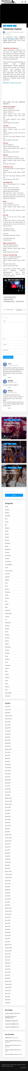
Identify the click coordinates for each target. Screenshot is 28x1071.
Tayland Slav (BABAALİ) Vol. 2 (12, 1024)
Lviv (6, 619)
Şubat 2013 (7, 999)
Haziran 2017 (8, 841)
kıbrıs (6, 607)
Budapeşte (7, 543)
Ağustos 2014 (8, 944)
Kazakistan (7, 592)
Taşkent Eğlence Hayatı (9, 301)
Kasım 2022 (8, 734)
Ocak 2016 (7, 892)
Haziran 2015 (8, 914)
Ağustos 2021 (8, 749)
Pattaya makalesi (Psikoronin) (12, 1013)
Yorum (22, 32)
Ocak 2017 (7, 856)
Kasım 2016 (8, 862)
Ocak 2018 (7, 819)
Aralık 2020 (8, 764)
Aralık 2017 (7, 822)
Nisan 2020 (8, 773)
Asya (4, 25)
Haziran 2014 (8, 950)
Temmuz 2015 (8, 911)
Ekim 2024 (7, 706)
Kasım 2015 (8, 899)
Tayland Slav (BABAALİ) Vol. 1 (12, 1027)
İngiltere (7, 580)
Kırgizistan (7, 610)
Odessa (7, 641)
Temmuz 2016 (8, 874)
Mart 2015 (7, 923)
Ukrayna (7, 677)
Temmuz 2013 (8, 984)
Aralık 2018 (7, 789)
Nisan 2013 (7, 993)
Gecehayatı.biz (23, 1067)
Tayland (14, 443)
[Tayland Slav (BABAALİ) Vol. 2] (14, 475)
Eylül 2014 (7, 941)
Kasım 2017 (8, 825)
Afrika (6, 506)
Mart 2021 (7, 755)
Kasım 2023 (8, 709)
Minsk (6, 631)
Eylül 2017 (7, 831)
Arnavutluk (7, 515)
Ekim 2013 (7, 975)
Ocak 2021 (7, 761)
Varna (6, 680)
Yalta (6, 689)
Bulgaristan (8, 549)
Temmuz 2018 (8, 801)
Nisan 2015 (7, 920)
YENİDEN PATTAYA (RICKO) (11, 1021)
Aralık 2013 (7, 969)
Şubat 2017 (7, 853)
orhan (9, 363)
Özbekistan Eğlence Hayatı (10, 297)
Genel (6, 567)
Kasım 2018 (8, 792)
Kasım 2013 (8, 972)
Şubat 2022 (8, 743)
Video (15, 25)
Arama (14, 495)
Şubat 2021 (7, 758)
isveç (6, 583)
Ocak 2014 (7, 966)
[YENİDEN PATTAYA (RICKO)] (14, 452)
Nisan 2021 (7, 752)
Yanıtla (9, 377)
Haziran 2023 (8, 718)
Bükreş (6, 546)
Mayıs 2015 (7, 917)
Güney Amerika (8, 570)
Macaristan (7, 622)
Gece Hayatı (9, 25)
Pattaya (9, 443)
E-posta (5, 344)
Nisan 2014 (7, 957)
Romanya (7, 653)
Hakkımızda (8, 1037)
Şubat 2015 (7, 926)
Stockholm (7, 665)
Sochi (6, 662)
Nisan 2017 (7, 847)
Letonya (7, 616)
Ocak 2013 (7, 1002)
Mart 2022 (7, 740)
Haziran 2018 (8, 804)
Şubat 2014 (7, 963)
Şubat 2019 (7, 783)
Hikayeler (7, 576)
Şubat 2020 (8, 779)
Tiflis (6, 671)
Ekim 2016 (7, 865)
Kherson (7, 598)
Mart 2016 (7, 886)
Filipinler (7, 558)
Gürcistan (7, 573)
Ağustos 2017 (8, 834)
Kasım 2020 (8, 767)
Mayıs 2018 (8, 807)
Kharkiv (7, 595)
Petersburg (7, 647)
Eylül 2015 (7, 905)
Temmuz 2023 (8, 715)
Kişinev (7, 604)
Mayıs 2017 (7, 844)
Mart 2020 (7, 776)
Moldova (7, 634)
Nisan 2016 (7, 883)
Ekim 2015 (7, 902)
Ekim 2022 (7, 737)
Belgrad (7, 537)
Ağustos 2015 (8, 908)
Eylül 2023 (7, 712)
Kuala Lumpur (8, 613)
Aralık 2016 (7, 859)
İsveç (6, 586)
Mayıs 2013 (8, 990)
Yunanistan (7, 696)
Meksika (7, 628)
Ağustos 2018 (8, 798)
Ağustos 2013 (8, 981)
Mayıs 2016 (8, 880)
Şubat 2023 (8, 728)
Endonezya (8, 555)
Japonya (7, 589)
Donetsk (7, 552)
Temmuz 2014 (8, 947)
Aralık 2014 (7, 932)
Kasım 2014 (8, 935)
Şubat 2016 (7, 889)
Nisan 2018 (7, 810)
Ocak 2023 (7, 731)
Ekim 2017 (7, 828)
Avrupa (6, 522)
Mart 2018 (7, 813)
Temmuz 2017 (8, 837)
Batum (6, 531)
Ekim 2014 (7, 938)
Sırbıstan (7, 659)
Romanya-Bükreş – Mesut (11, 1054)
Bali (6, 525)
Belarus (7, 534)
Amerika (7, 512)
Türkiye (7, 674)
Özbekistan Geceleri (8, 299)
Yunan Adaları (8, 693)
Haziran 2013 (8, 987)
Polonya (7, 650)
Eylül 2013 (7, 978)
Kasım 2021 (8, 746)
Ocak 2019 (7, 786)
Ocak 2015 (7, 929)
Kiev (6, 601)
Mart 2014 (7, 960)
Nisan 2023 (8, 725)
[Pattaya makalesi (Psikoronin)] (14, 428)
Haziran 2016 (8, 877)
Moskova (7, 638)
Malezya (7, 625)
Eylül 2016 (7, 868)
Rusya (6, 656)
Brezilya (7, 540)
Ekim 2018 (7, 795)
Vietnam (7, 686)
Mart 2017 (7, 850)
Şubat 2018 (7, 816)
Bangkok (9, 467)
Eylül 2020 (7, 770)
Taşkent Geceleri (20, 301)
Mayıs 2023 (8, 721)
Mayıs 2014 (8, 954)
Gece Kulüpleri (8, 564)
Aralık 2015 (7, 896)
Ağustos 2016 (8, 871)
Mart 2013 (7, 996)
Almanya (7, 509)
